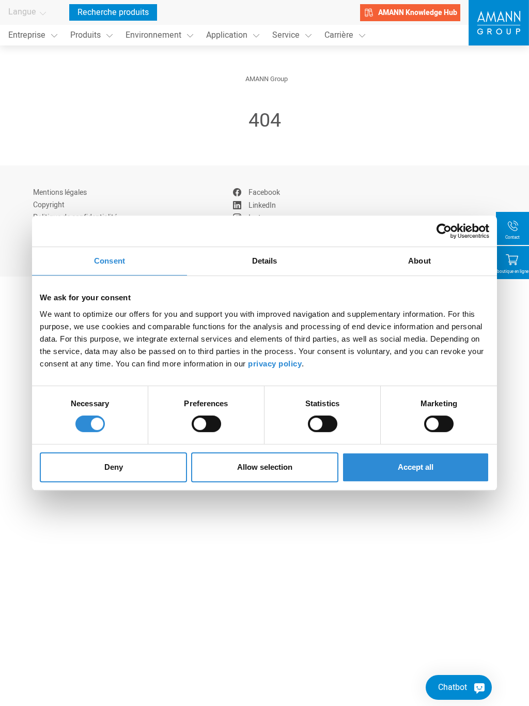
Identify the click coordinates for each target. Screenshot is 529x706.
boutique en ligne (512, 271)
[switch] (206, 424)
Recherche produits (113, 12)
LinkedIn (262, 205)
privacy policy (275, 363)
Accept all (415, 467)
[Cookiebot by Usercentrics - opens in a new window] (444, 231)
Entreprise (26, 35)
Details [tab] (264, 260)
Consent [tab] (109, 260)
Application (226, 35)
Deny (113, 467)
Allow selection (264, 467)
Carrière (338, 35)
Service (286, 35)
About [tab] (419, 260)
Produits (85, 35)
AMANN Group (266, 79)
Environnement (153, 35)
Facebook (264, 192)
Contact (512, 237)
